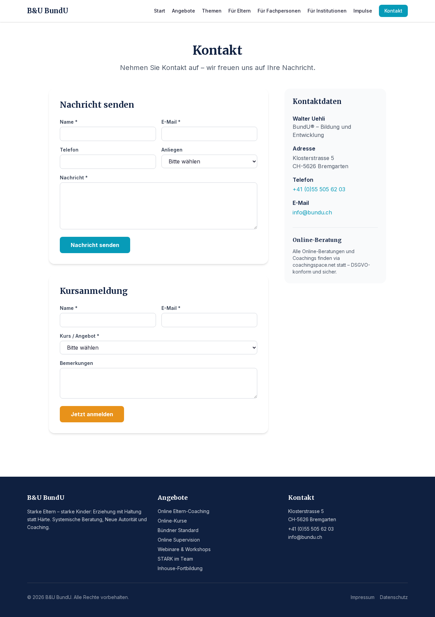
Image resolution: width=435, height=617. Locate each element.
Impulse (362, 11)
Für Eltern (239, 11)
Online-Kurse (172, 521)
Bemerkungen (76, 363)
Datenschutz (394, 597)
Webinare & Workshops (184, 549)
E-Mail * (170, 122)
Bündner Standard (178, 530)
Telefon (69, 150)
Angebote (183, 11)
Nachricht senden (95, 245)
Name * (68, 122)
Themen (212, 11)
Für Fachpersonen (279, 11)
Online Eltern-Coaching (183, 511)
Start (159, 11)
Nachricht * (74, 177)
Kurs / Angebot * (79, 336)
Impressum (363, 597)
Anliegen (171, 150)
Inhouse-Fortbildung (180, 568)
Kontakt (393, 11)
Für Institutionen (327, 11)
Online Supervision (179, 540)
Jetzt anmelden (92, 414)
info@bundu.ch (312, 212)
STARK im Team (175, 559)
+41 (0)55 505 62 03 (319, 189)
